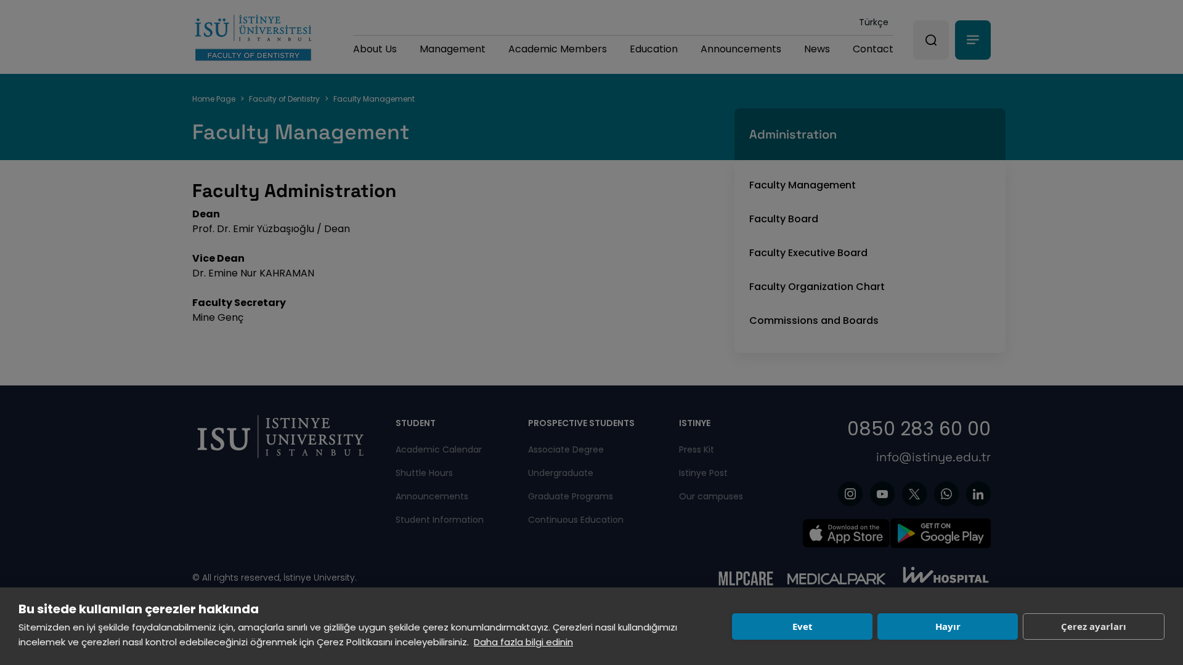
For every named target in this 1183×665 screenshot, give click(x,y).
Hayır (948, 626)
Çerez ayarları (1093, 626)
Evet (802, 626)
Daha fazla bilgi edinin (523, 641)
